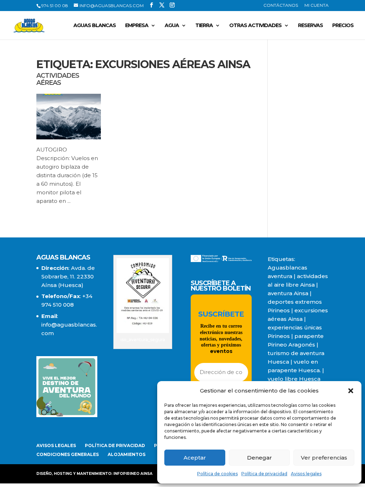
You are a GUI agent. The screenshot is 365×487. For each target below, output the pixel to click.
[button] (350, 390)
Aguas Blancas (94, 26)
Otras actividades (255, 26)
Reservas (310, 26)
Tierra (204, 26)
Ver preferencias (324, 457)
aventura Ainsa (288, 293)
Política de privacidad (264, 473)
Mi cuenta (316, 5)
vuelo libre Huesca (294, 378)
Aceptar (195, 457)
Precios (343, 26)
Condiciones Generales (67, 454)
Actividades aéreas (57, 79)
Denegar (259, 457)
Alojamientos (126, 454)
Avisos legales (306, 473)
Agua (172, 26)
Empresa (136, 26)
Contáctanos (280, 5)
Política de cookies (217, 473)
